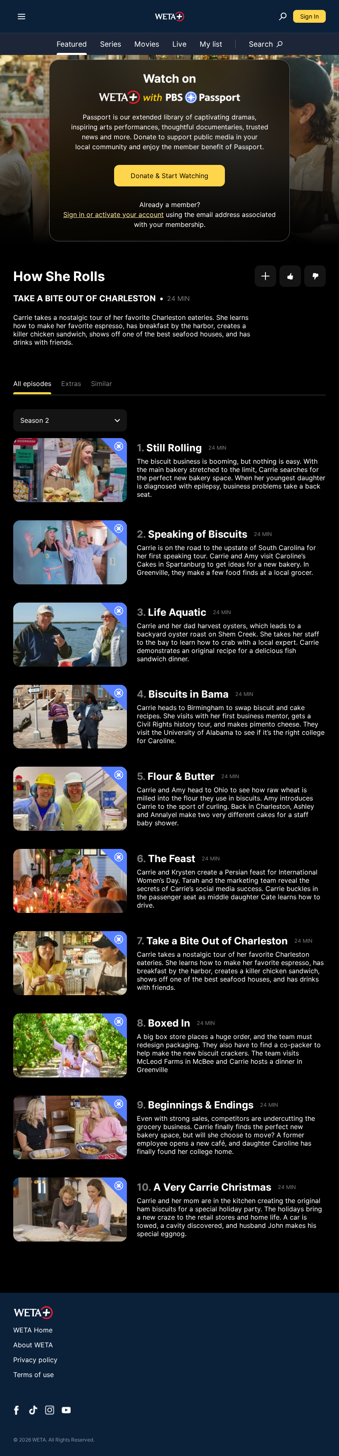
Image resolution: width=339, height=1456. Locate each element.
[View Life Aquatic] (70, 635)
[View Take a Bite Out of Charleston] (70, 963)
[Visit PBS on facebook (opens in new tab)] (16, 1411)
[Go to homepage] (170, 16)
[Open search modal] (283, 16)
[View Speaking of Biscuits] (70, 552)
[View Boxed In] (70, 1045)
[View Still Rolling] (70, 470)
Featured (72, 44)
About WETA (33, 1345)
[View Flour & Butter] (70, 799)
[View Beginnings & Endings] (70, 1128)
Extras (71, 383)
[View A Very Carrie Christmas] (70, 1209)
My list (211, 44)
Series (110, 44)
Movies (146, 44)
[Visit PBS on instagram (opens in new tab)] (50, 1411)
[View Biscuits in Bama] (70, 717)
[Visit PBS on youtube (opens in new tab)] (66, 1411)
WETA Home (33, 1330)
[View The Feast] (70, 881)
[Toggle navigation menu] (21, 16)
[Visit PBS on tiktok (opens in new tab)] (33, 1411)
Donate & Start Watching (169, 176)
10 (142, 1187)
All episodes (32, 383)
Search (261, 44)
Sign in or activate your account (113, 214)
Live (179, 44)
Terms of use (33, 1374)
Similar (101, 383)
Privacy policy (35, 1360)
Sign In (309, 16)
